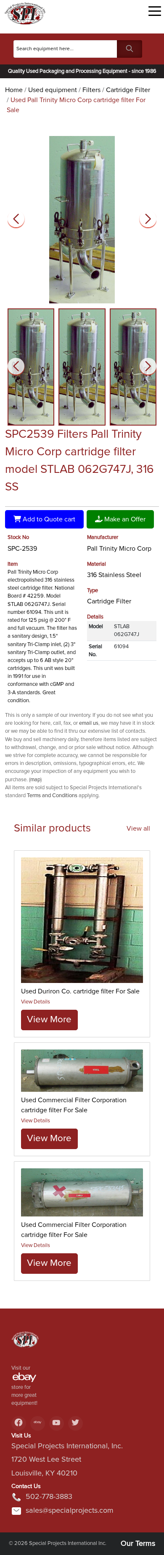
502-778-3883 (49, 1497)
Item (13, 564)
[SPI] (25, 1342)
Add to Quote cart (48, 519)
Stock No (18, 537)
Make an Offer (124, 519)
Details (95, 617)
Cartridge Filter (128, 90)
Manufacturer (102, 537)
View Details (35, 1002)
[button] (148, 218)
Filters (91, 90)
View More (49, 1019)
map (35, 780)
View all (138, 828)
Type (92, 590)
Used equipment (52, 90)
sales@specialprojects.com (70, 1510)
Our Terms (138, 1543)
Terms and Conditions (52, 795)
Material (96, 564)
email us (88, 723)
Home (14, 90)
